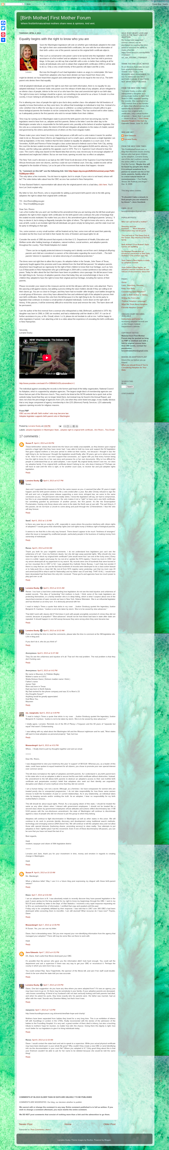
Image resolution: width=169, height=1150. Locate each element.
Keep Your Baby (128, 289)
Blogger (107, 1140)
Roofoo (90, 1140)
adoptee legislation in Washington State (42, 430)
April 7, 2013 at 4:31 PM (49, 952)
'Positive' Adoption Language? (134, 301)
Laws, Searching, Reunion (132, 285)
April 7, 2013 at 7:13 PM (45, 1010)
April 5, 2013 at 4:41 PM (47, 671)
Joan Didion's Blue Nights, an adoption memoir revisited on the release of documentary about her (135, 269)
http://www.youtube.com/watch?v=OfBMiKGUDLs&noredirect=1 (47, 383)
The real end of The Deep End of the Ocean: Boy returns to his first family (135, 237)
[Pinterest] (3, 34)
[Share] (3, 39)
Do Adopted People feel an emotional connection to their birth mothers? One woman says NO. (135, 253)
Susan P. (29, 443)
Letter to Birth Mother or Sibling (134, 295)
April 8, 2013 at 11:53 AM (42, 1040)
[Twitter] (3, 28)
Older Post (110, 1124)
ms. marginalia (32, 713)
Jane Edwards (32, 952)
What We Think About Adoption (134, 304)
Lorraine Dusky (32, 481)
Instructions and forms (130, 319)
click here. (103, 185)
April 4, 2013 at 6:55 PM (44, 443)
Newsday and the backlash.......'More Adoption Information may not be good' (133, 229)
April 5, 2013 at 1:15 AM (42, 521)
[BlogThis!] (67, 426)
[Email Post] (60, 426)
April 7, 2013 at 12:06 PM (49, 925)
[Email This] (64, 426)
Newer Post (25, 1124)
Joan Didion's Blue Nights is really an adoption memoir (135, 261)
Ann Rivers (99, 430)
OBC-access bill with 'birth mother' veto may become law (44, 413)
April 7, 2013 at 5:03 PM (53, 985)
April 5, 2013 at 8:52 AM (42, 548)
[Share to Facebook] (73, 426)
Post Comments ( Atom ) (41, 1130)
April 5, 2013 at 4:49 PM (49, 713)
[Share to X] (70, 426)
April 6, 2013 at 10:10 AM (44, 873)
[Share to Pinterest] (77, 426)
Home (68, 1124)
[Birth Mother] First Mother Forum (55, 17)
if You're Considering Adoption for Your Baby (134, 367)
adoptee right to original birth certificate (76, 430)
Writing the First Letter (130, 298)
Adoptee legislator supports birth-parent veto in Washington (44, 416)
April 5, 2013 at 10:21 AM (53, 588)
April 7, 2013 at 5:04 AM (42, 895)
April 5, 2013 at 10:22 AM (53, 631)
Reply (28, 473)
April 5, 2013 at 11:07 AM (47, 653)
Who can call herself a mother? (134, 222)
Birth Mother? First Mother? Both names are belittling (135, 246)
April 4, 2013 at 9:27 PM (53, 481)
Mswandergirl (32, 745)
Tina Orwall (109, 430)
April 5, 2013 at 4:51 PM (49, 745)
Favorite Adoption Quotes (132, 308)
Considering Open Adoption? (133, 292)
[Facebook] (3, 23)
